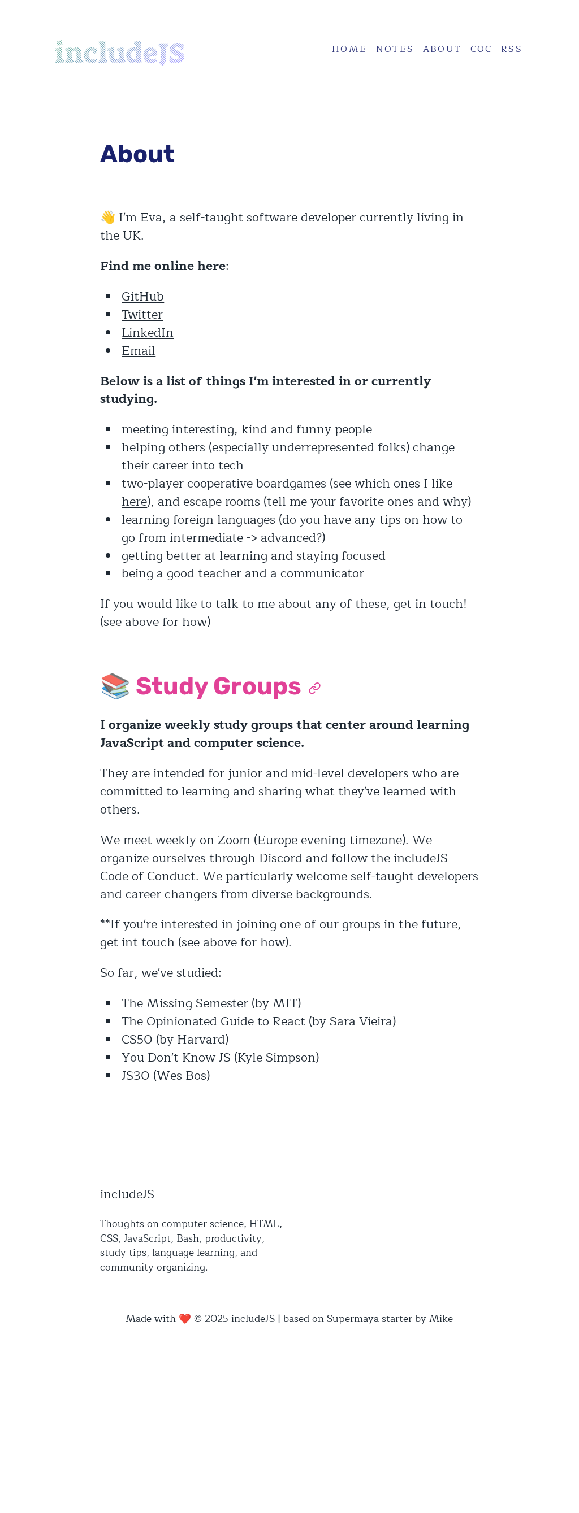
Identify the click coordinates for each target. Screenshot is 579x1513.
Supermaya (353, 1319)
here (134, 502)
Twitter (142, 315)
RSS (511, 49)
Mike (441, 1319)
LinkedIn (148, 333)
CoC (481, 49)
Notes (395, 49)
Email (138, 351)
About (442, 49)
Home (350, 49)
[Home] (139, 50)
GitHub (143, 296)
